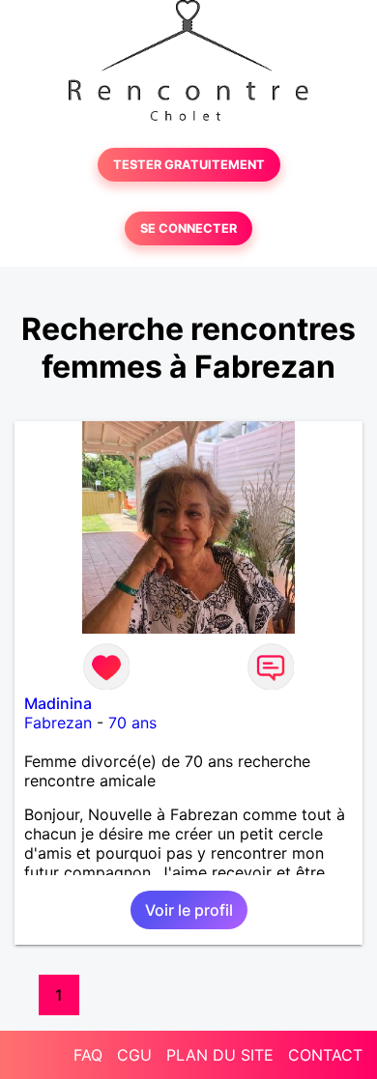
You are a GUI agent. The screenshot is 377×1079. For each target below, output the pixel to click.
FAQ (87, 1055)
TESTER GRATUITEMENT (189, 164)
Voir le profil (189, 910)
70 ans (132, 722)
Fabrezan (58, 722)
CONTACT (325, 1055)
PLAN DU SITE (220, 1055)
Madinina (58, 703)
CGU (134, 1055)
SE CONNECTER (188, 228)
